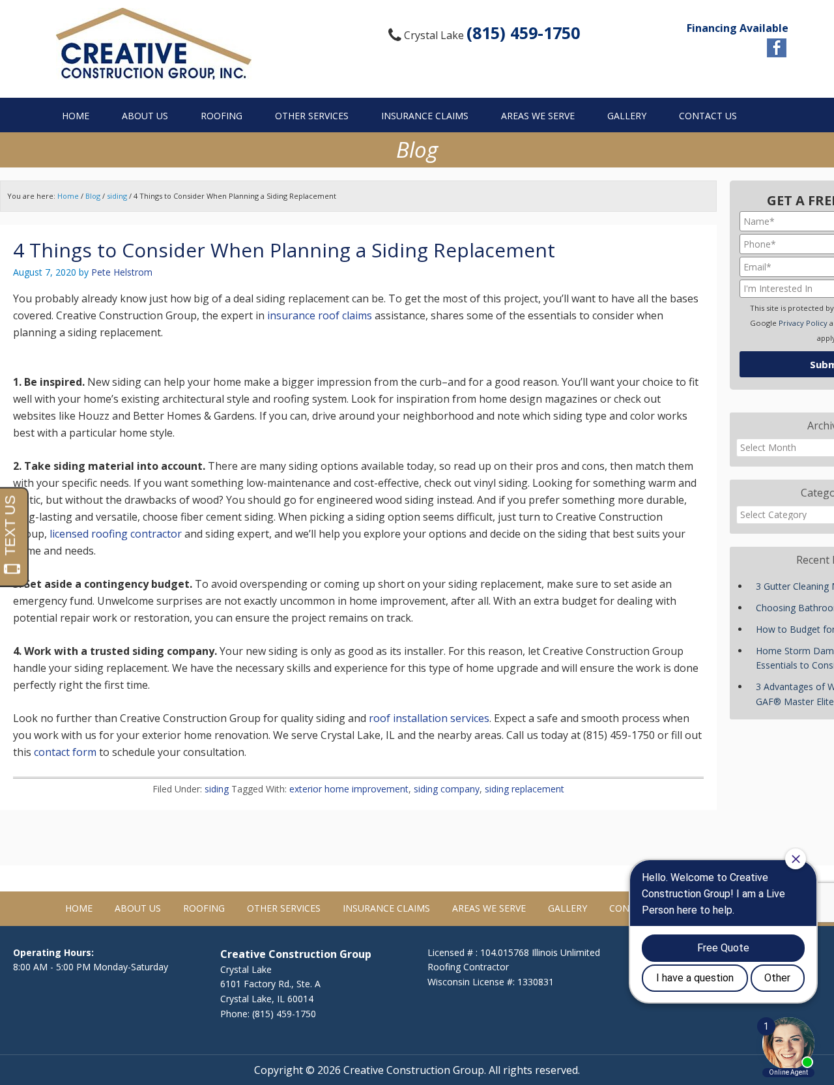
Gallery (567, 908)
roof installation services (429, 718)
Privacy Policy (803, 323)
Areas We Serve (489, 908)
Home (79, 908)
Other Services (284, 908)
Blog (92, 196)
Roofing (204, 908)
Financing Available (737, 28)
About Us (138, 908)
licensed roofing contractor (116, 534)
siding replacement (524, 789)
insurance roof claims (319, 315)
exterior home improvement (349, 789)
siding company (447, 789)
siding (217, 789)
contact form (65, 752)
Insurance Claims (386, 908)
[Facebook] (776, 47)
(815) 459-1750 (523, 33)
